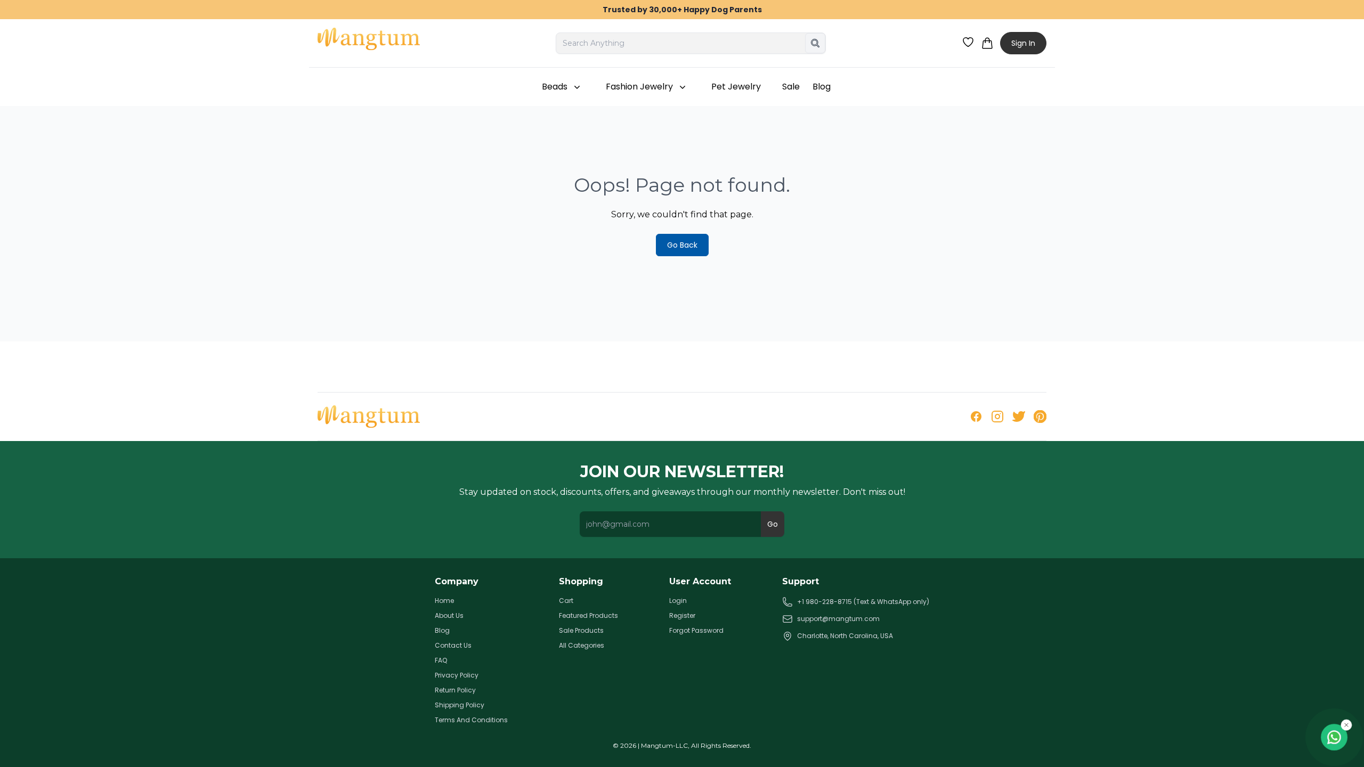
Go (772, 524)
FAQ (441, 660)
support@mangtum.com (838, 618)
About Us (449, 615)
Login (678, 601)
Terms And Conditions (471, 720)
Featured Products (588, 615)
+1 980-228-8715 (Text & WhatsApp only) (863, 601)
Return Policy (455, 690)
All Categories (581, 645)
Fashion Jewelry (639, 86)
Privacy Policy (456, 675)
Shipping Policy (459, 705)
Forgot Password (696, 630)
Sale (791, 86)
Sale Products (581, 630)
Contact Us (453, 645)
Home (444, 601)
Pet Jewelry (736, 86)
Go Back (682, 245)
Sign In (1023, 43)
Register (682, 615)
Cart (566, 601)
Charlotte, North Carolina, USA (845, 635)
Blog (822, 86)
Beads (554, 86)
